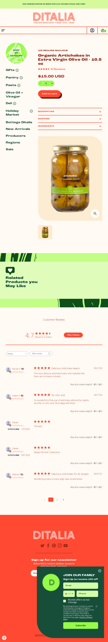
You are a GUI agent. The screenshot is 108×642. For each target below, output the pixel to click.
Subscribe (81, 625)
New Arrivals (18, 129)
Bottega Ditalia (19, 122)
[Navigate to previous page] (44, 500)
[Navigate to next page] (63, 500)
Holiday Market (12, 113)
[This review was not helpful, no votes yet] (99, 384)
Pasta (11, 85)
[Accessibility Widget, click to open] (4, 638)
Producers (16, 136)
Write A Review (73, 335)
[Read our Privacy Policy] (96, 606)
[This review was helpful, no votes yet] (95, 384)
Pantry (12, 77)
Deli (9, 103)
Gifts (10, 70)
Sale (9, 149)
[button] (102, 30)
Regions (13, 142)
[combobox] (17, 353)
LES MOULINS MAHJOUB (53, 51)
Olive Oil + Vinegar (14, 94)
